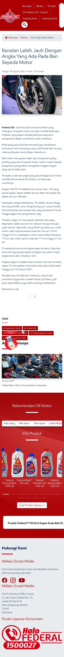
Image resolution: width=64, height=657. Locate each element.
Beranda (26, 6)
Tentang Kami (29, 18)
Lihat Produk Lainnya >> (32, 505)
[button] (4, 473)
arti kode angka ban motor (41, 333)
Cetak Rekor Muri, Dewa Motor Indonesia (24, 385)
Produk (52, 6)
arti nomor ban (30, 328)
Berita (40, 6)
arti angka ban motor (12, 328)
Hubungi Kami (49, 18)
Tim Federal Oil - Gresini (35, 12)
